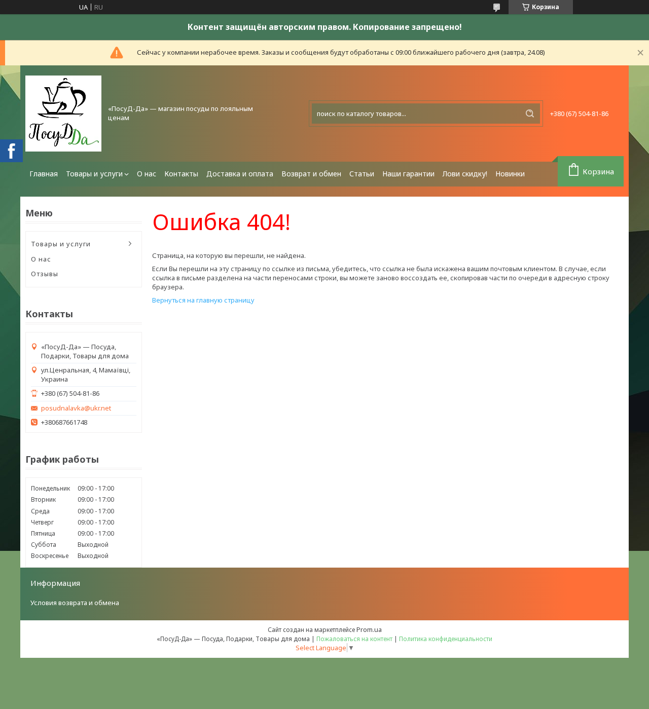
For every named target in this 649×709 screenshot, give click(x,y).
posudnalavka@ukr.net (76, 408)
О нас (146, 173)
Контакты (181, 173)
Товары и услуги (94, 173)
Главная (43, 173)
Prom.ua (369, 629)
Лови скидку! (465, 173)
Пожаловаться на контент (354, 639)
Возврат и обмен (311, 173)
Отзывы (44, 273)
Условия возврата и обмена (74, 602)
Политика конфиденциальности (445, 639)
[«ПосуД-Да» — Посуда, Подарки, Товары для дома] (63, 114)
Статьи (361, 173)
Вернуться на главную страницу (203, 300)
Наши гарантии (408, 173)
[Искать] (530, 113)
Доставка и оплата (239, 173)
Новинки (510, 173)
